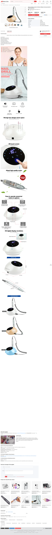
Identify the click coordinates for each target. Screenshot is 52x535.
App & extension (42, 3)
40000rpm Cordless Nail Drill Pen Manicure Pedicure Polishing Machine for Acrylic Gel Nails (25, 492)
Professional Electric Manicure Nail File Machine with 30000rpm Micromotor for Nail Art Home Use (15, 492)
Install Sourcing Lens (18, 528)
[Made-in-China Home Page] (4, 1)
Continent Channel (34, 530)
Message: (4, 470)
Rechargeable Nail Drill (38, 523)
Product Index (38, 530)
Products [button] (12, 1)
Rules (50, 3)
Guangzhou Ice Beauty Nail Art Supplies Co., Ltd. (35, 9)
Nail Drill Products (29, 523)
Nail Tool (14, 513)
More (1, 526)
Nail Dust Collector (7, 455)
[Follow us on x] (46, 528)
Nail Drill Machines (20, 455)
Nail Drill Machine (23, 523)
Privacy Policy (36, 532)
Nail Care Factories (9, 523)
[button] (33, 1)
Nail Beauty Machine (3, 513)
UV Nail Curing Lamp (15, 455)
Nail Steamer (10, 455)
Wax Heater (32, 455)
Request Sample (40, 16)
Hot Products (11, 530)
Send (6, 476)
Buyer (35, 3)
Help (38, 3)
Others (26, 513)
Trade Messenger (12, 528)
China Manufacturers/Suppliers (20, 530)
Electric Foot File (25, 455)
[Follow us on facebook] (45, 528)
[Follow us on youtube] (48, 528)
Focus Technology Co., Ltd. (21, 532)
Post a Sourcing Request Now (20, 476)
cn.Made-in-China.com (33, 531)
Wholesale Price (30, 530)
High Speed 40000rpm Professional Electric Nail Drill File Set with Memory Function (5, 506)
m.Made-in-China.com (28, 531)
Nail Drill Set (33, 523)
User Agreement (29, 532)
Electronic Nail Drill (45, 523)
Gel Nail (19, 523)
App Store (2, 528)
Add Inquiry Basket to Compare (14, 27)
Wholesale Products (26, 530)
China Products (15, 530)
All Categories (3, 3)
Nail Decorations (29, 455)
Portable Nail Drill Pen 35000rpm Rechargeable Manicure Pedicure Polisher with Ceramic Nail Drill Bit (36, 492)
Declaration (33, 532)
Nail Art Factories (3, 523)
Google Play (6, 528)
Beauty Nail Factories (14, 523)
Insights (41, 530)
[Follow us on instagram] (47, 528)
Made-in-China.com (23, 531)
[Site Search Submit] (35, 1)
